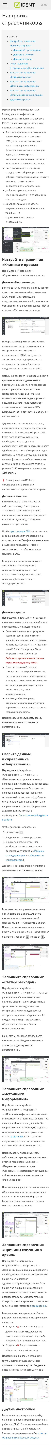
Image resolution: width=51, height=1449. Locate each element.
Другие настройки (20, 99)
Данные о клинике (23, 54)
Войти (44, 4)
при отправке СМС (20, 531)
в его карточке (38, 1305)
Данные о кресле (22, 59)
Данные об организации (27, 50)
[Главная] (24, 5)
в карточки (17, 1136)
